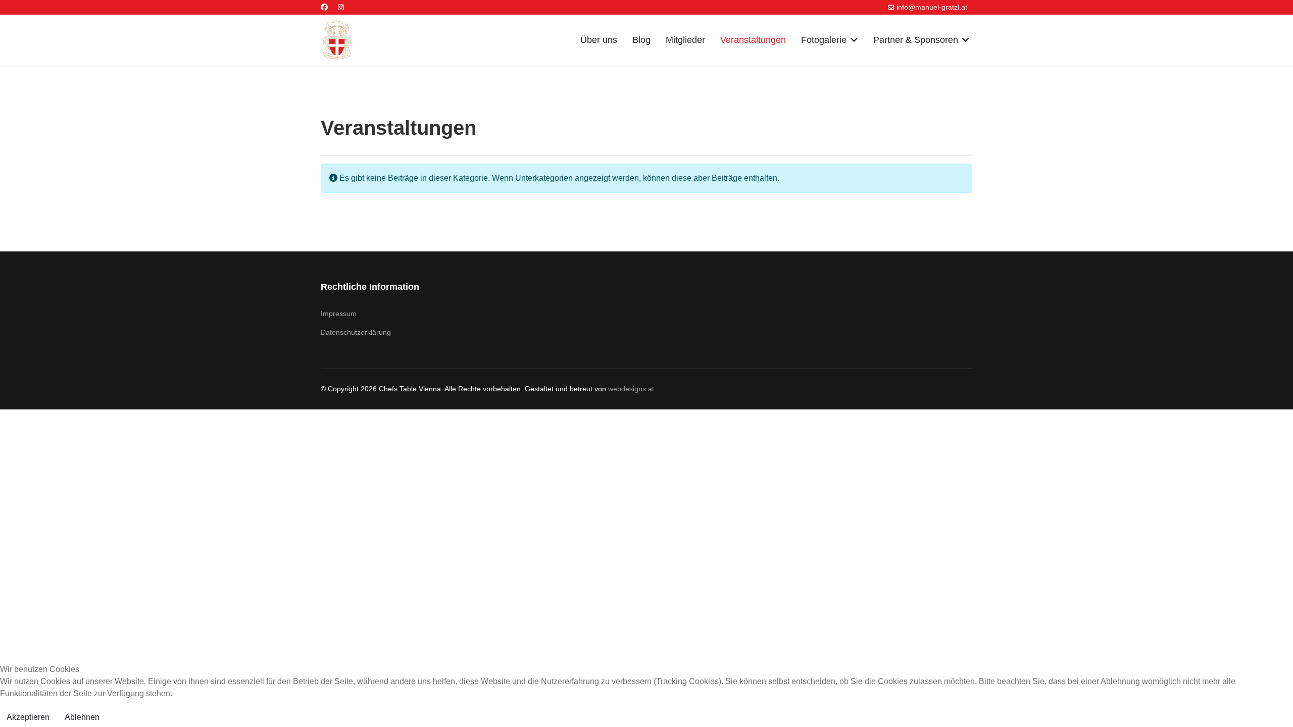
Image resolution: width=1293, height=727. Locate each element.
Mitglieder (685, 40)
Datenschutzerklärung (356, 332)
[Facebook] (324, 7)
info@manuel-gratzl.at (932, 7)
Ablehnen (82, 717)
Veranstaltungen (753, 40)
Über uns (598, 40)
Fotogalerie (824, 40)
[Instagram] (341, 7)
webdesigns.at (631, 389)
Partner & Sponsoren (915, 40)
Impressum (339, 313)
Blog (641, 40)
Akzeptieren (28, 717)
